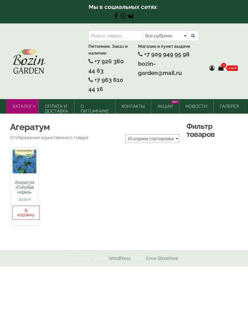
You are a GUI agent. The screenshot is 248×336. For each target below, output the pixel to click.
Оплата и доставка (56, 109)
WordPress (119, 258)
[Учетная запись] (212, 68)
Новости (196, 106)
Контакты (133, 106)
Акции (167, 105)
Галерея (229, 106)
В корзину (26, 212)
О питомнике (95, 109)
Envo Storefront (162, 258)
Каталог (22, 106)
